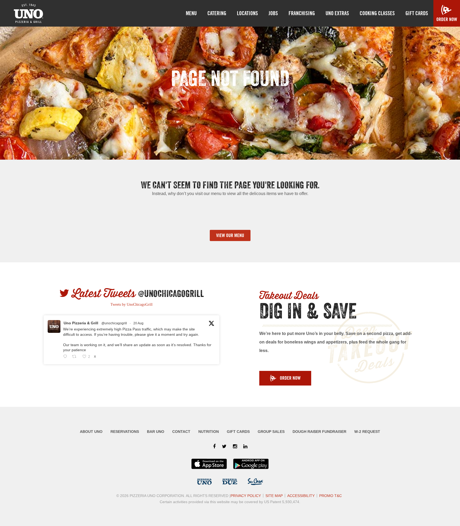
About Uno (91, 431)
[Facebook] (214, 446)
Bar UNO (155, 431)
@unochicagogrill (114, 323)
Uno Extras (337, 13)
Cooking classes (377, 13)
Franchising (302, 13)
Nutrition (208, 431)
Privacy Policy (246, 496)
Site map (274, 496)
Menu (191, 13)
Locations (247, 13)
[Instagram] (235, 446)
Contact (181, 431)
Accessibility (301, 496)
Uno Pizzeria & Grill (81, 323)
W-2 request (367, 431)
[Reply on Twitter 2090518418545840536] (66, 357)
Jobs (273, 13)
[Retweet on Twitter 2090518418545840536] (76, 357)
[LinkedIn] (245, 446)
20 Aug (138, 323)
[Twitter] (224, 446)
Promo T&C (330, 496)
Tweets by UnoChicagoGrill (131, 305)
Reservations (124, 431)
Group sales (271, 431)
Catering (216, 13)
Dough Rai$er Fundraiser (319, 431)
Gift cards (416, 13)
